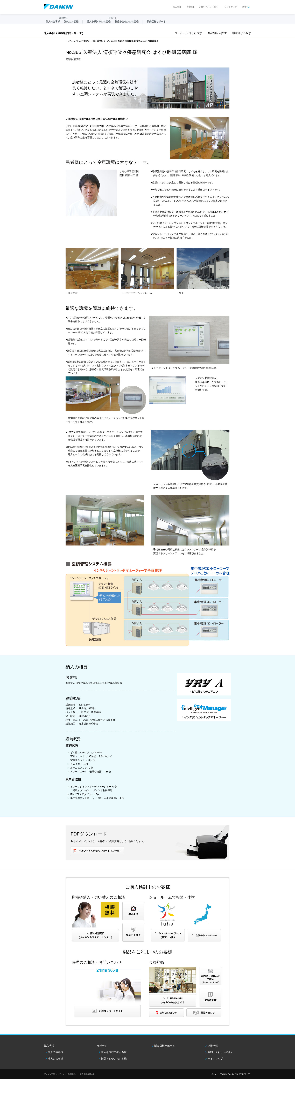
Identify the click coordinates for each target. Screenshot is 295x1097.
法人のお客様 (55, 1058)
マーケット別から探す (188, 33)
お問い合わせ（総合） (209, 7)
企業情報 (190, 7)
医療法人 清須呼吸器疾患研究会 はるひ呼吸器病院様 (96, 119)
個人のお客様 (55, 1052)
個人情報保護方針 (87, 1074)
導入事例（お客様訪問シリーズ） (64, 33)
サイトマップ (230, 7)
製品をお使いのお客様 (114, 1058)
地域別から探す (241, 33)
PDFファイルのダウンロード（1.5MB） (100, 850)
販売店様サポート (156, 21)
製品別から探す (217, 33)
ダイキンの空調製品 (81, 41)
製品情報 (177, 7)
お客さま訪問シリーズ (100, 41)
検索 (244, 7)
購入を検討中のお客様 (114, 1052)
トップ (68, 41)
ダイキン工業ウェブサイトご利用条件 (60, 1074)
